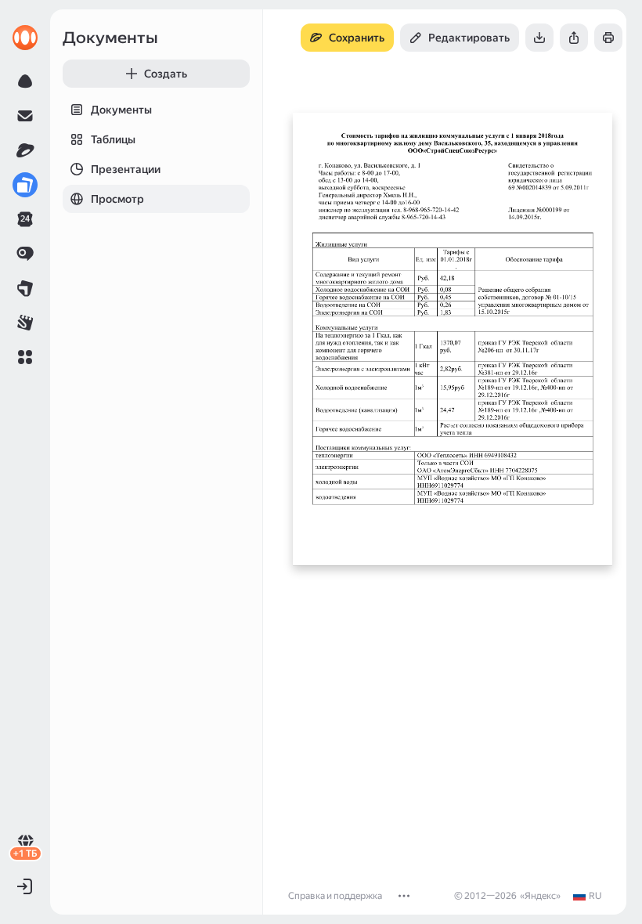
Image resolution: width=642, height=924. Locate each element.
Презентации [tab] (125, 169)
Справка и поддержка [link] (335, 895)
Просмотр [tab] (117, 199)
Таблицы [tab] (113, 139)
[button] (25, 357)
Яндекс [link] (540, 895)
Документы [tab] (121, 109)
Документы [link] (110, 37)
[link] (25, 37)
